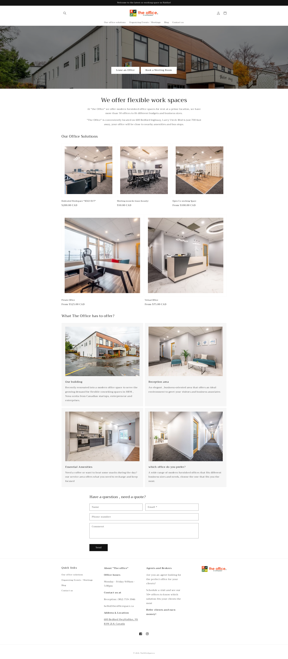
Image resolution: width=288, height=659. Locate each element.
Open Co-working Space (184, 201)
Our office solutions (72, 574)
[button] (65, 13)
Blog (64, 585)
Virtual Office (151, 300)
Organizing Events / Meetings (77, 580)
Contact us (67, 590)
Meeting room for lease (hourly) (132, 201)
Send (99, 547)
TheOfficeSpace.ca (147, 653)
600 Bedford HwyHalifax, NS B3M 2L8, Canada (121, 621)
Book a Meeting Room (159, 70)
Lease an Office (125, 70)
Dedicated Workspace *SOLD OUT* (79, 201)
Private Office (68, 300)
